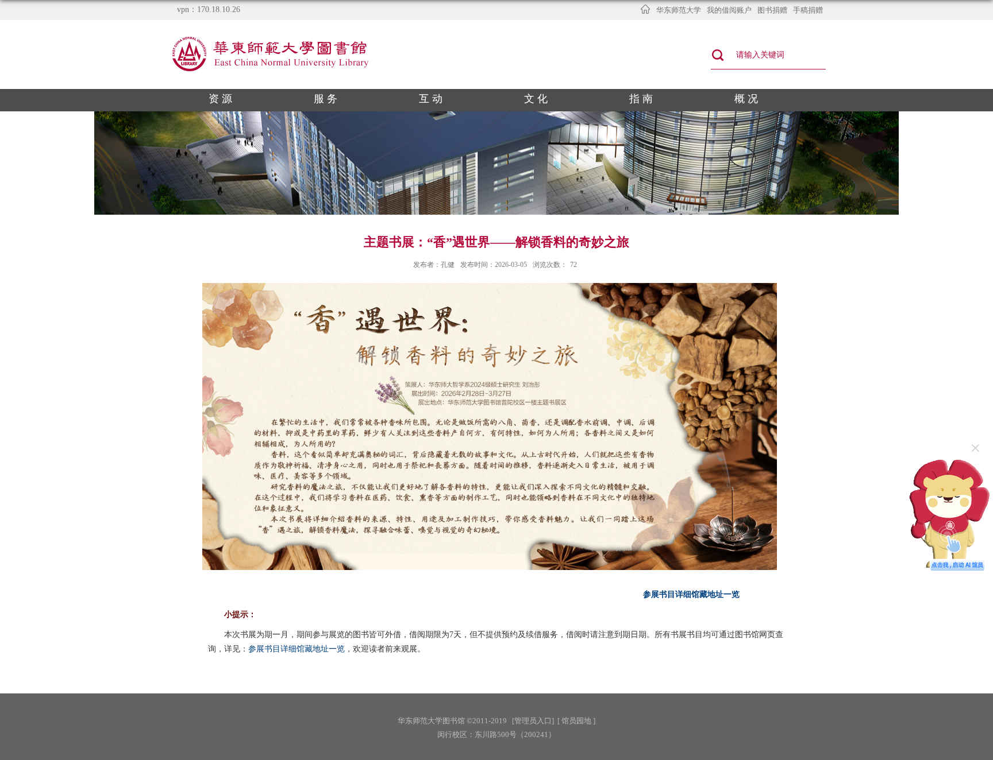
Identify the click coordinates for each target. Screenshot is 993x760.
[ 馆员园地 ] (576, 720)
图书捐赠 (772, 10)
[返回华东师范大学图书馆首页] (272, 39)
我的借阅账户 (729, 10)
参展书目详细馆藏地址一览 (691, 594)
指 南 (641, 98)
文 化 (536, 98)
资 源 (220, 98)
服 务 (325, 98)
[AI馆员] (950, 459)
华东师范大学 (678, 10)
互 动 (430, 98)
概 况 (746, 98)
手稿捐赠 (808, 10)
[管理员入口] (533, 720)
